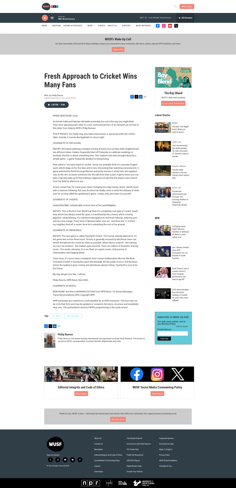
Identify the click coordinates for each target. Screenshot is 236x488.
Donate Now (118, 419)
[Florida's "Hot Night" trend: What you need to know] (163, 127)
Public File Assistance (135, 455)
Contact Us (98, 444)
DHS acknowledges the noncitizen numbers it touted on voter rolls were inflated (180, 295)
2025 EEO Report (133, 460)
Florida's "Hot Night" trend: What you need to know (180, 129)
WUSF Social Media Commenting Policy (157, 387)
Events (101, 26)
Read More (81, 393)
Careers (97, 466)
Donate (188, 6)
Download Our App (166, 444)
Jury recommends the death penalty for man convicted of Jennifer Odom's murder (180, 151)
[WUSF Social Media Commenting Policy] (157, 374)
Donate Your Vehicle (134, 472)
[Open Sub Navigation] (49, 26)
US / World (56, 316)
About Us (98, 438)
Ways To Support (165, 449)
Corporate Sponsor (166, 438)
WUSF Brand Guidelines (168, 460)
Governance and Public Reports (139, 444)
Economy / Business (179, 166)
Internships (98, 472)
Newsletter (98, 449)
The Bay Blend (173, 93)
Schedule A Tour (165, 466)
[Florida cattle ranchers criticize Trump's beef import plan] (163, 170)
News (44, 26)
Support (126, 26)
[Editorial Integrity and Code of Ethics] (81, 374)
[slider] (56, 18)
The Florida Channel (134, 438)
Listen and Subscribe (173, 103)
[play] (45, 18)
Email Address (165, 329)
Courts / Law (176, 142)
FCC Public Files (133, 449)
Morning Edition (73, 316)
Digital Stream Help (134, 466)
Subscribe (118, 49)
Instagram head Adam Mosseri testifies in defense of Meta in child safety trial (180, 231)
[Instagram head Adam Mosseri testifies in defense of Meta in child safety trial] (163, 230)
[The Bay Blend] (173, 77)
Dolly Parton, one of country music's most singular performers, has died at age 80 (180, 274)
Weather (56, 26)
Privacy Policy (164, 455)
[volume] (52, 18)
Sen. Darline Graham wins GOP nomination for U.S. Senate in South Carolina (180, 252)
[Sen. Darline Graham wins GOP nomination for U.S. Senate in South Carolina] (163, 251)
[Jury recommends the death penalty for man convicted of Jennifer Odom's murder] (163, 146)
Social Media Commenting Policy (107, 460)
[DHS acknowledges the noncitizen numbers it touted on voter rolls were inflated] (163, 293)
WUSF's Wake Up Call (118, 39)
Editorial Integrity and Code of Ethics (81, 387)
